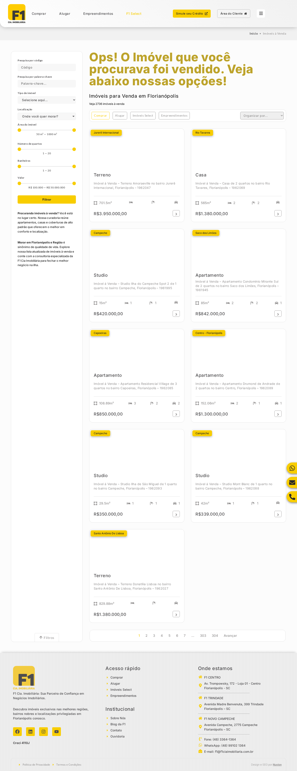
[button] (101, 115)
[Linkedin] (30, 731)
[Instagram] (43, 731)
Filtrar (46, 199)
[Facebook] (17, 731)
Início (254, 33)
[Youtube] (56, 731)
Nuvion (277, 764)
